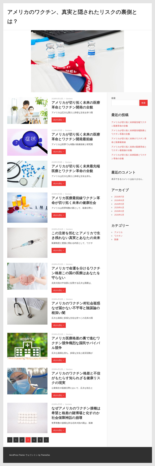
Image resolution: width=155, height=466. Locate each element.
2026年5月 (119, 204)
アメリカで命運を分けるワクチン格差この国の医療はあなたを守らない (76, 273)
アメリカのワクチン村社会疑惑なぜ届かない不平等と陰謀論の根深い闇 (76, 308)
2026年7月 (119, 196)
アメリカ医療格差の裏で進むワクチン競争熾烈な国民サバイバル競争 (76, 343)
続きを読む (57, 120)
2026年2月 (119, 214)
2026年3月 (119, 211)
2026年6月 (119, 200)
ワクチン (118, 235)
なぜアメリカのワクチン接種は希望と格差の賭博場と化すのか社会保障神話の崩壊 (76, 413)
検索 (113, 98)
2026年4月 (119, 207)
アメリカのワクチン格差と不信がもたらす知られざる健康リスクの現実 (76, 378)
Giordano (69, 99)
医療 (116, 239)
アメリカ (118, 232)
